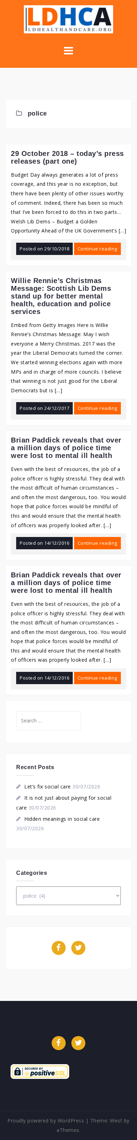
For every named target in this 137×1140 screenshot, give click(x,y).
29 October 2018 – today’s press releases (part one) (67, 157)
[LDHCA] (68, 18)
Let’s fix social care (47, 786)
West (116, 1120)
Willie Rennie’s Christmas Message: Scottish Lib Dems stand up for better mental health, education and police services (61, 296)
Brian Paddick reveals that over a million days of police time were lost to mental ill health (66, 447)
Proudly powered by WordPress (45, 1120)
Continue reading (97, 248)
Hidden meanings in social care (62, 818)
